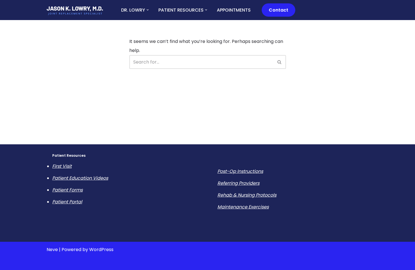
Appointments (234, 10)
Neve (52, 249)
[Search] (279, 62)
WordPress (101, 249)
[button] (148, 10)
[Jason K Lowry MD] (75, 10)
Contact (278, 10)
